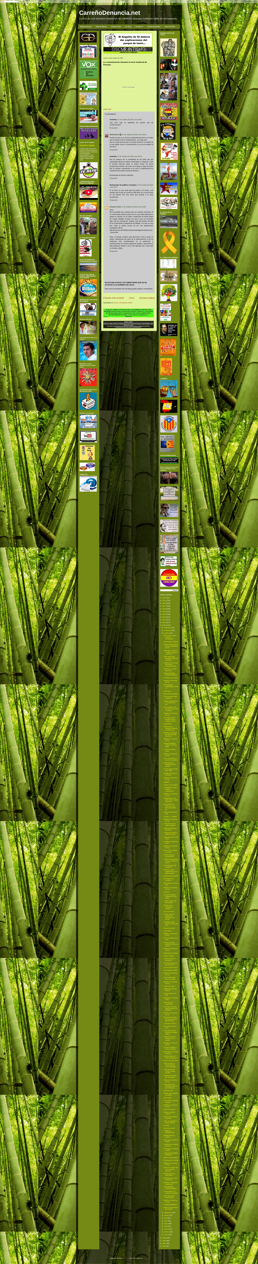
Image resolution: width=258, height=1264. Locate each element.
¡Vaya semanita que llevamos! (170, 829)
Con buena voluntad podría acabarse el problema (170, 1008)
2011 (163, 622)
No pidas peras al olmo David (169, 1174)
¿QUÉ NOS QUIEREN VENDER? (171, 1154)
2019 (164, 600)
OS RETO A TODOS (87, 145)
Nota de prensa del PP (171, 876)
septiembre (167, 1212)
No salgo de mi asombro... (168, 879)
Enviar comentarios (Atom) (122, 303)
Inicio (131, 298)
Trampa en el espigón (171, 785)
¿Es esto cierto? (169, 911)
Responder (114, 128)
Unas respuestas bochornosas (169, 1196)
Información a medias (171, 641)
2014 (164, 614)
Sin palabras (168, 724)
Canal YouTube (170, 26)
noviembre (167, 630)
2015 (164, 611)
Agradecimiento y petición (169, 1136)
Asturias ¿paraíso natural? (169, 1113)
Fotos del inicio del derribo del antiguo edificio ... (170, 1032)
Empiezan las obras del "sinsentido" (170, 1076)
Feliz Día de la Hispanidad (168, 1003)
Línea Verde (168, 931)
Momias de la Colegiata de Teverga (168, 907)
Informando (167, 691)
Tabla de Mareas (101, 26)
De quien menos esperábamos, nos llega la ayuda (170, 871)
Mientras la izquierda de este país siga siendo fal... (170, 734)
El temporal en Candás (171, 1160)
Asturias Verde (116, 26)
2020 (164, 598)
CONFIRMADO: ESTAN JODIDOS (170, 1187)
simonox (125, 1258)
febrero (166, 1232)
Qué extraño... (168, 1098)
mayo (166, 1223)
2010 (164, 625)
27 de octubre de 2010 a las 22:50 (134, 207)
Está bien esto (168, 1090)
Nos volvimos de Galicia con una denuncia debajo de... (170, 806)
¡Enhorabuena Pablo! (170, 970)
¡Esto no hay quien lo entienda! (170, 1117)
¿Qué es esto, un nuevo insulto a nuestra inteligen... (170, 1065)
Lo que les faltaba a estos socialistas (170, 1048)
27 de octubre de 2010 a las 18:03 (134, 134)
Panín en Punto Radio (171, 1157)
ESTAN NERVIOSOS (170, 1204)
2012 (164, 620)
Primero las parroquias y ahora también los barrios (171, 860)
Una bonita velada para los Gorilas (169, 978)
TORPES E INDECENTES (169, 1131)
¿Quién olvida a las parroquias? (170, 901)
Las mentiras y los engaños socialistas (171, 1192)
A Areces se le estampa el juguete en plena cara (170, 728)
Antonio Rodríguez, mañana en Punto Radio (170, 896)
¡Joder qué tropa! (169, 986)
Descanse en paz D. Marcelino (170, 669)
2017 (164, 606)
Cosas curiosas (169, 956)
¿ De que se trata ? (170, 1023)
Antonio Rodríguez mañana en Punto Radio (170, 745)
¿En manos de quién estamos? (170, 697)
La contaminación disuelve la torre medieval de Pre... (170, 719)
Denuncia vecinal (169, 928)
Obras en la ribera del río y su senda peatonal (171, 1169)
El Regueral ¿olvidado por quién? (171, 1094)
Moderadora (114, 134)
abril (165, 1226)
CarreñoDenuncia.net (109, 12)
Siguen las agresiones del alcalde (171, 1208)
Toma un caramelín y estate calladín (170, 1122)
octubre (166, 633)
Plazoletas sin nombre (171, 953)
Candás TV (139, 26)
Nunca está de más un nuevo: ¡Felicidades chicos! (171, 646)
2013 (164, 617)
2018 (164, 603)
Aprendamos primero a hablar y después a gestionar (170, 652)
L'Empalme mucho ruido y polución (170, 824)
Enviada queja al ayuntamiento (169, 855)
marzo (166, 1229)
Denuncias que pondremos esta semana (170, 764)
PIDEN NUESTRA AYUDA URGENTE (170, 674)
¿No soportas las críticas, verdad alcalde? (169, 1071)
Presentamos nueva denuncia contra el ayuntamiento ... (170, 1019)
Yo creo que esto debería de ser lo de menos (171, 944)
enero (166, 1234)
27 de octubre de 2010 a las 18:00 (129, 119)
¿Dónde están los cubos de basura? (170, 1057)
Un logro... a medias (170, 816)
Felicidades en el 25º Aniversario (170, 1179)
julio (165, 1218)
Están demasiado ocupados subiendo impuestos (171, 658)
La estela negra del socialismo (170, 866)
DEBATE (166, 782)
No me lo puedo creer (171, 1060)
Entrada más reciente (113, 298)
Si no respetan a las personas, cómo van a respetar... (171, 708)
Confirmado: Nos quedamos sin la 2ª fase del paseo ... (170, 1086)
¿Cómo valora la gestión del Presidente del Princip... (169, 916)
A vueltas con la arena (171, 678)
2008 (164, 1241)
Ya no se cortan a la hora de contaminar (171, 759)
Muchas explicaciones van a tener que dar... (171, 702)
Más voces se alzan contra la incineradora (170, 637)
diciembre (167, 627)
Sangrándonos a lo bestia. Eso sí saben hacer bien (171, 799)
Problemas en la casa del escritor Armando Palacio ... (171, 664)
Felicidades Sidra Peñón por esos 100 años (171, 923)
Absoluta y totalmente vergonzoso (171, 1183)
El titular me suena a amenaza (170, 774)
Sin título (166, 892)
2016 (164, 609)
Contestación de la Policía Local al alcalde (170, 1038)
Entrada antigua (147, 298)
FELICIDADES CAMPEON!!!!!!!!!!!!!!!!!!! (171, 686)
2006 (164, 1246)
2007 (164, 1243)
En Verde (128, 26)
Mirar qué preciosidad (171, 694)
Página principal (85, 26)
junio (165, 1221)
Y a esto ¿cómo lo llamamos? (169, 959)
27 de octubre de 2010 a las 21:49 (129, 156)
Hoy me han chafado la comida (170, 851)
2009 (164, 1238)
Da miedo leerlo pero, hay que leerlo (171, 963)
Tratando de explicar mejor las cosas (170, 833)
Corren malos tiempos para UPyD (171, 769)
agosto (166, 1215)
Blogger (145, 1258)
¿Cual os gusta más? (170, 967)
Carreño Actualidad (153, 26)
